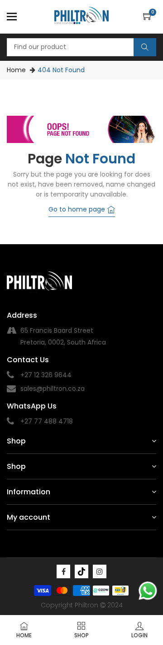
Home (16, 69)
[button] (149, 17)
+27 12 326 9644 (46, 374)
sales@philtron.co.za (52, 388)
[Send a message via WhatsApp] (147, 590)
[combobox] (81, 47)
